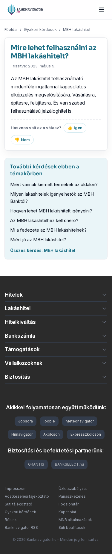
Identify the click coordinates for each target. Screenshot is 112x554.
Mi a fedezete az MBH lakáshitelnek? (48, 230)
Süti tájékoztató (18, 504)
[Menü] (101, 9)
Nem (22, 139)
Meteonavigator (80, 421)
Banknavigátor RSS (21, 527)
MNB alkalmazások (75, 519)
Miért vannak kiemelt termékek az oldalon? (54, 184)
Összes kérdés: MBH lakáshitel (42, 250)
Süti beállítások (72, 527)
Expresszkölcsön (85, 434)
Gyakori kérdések (40, 29)
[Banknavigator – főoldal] (25, 9)
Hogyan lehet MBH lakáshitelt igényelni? (51, 211)
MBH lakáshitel (76, 29)
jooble (49, 421)
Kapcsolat (67, 512)
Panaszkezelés (72, 496)
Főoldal (11, 29)
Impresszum (16, 488)
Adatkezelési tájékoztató (27, 496)
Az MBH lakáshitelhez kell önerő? (44, 220)
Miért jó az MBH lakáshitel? (38, 239)
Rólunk (11, 519)
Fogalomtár (69, 504)
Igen (74, 127)
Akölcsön (51, 434)
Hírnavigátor (22, 434)
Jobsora (25, 421)
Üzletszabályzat (73, 488)
